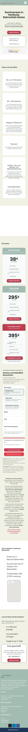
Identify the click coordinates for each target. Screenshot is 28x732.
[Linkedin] (14, 725)
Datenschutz (4, 708)
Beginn (6, 412)
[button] (25, 2)
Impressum (4, 710)
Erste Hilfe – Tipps (6, 697)
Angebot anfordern (14, 280)
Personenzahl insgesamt (11, 426)
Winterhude (4, 722)
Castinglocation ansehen (14, 358)
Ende (5, 419)
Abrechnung (4, 699)
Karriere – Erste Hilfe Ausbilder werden (12, 696)
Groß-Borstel (5, 720)
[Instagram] (10, 725)
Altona (3, 718)
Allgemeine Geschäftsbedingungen (11, 706)
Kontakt (3, 711)
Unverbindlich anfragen (14, 450)
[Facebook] (18, 725)
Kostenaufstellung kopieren (14, 454)
